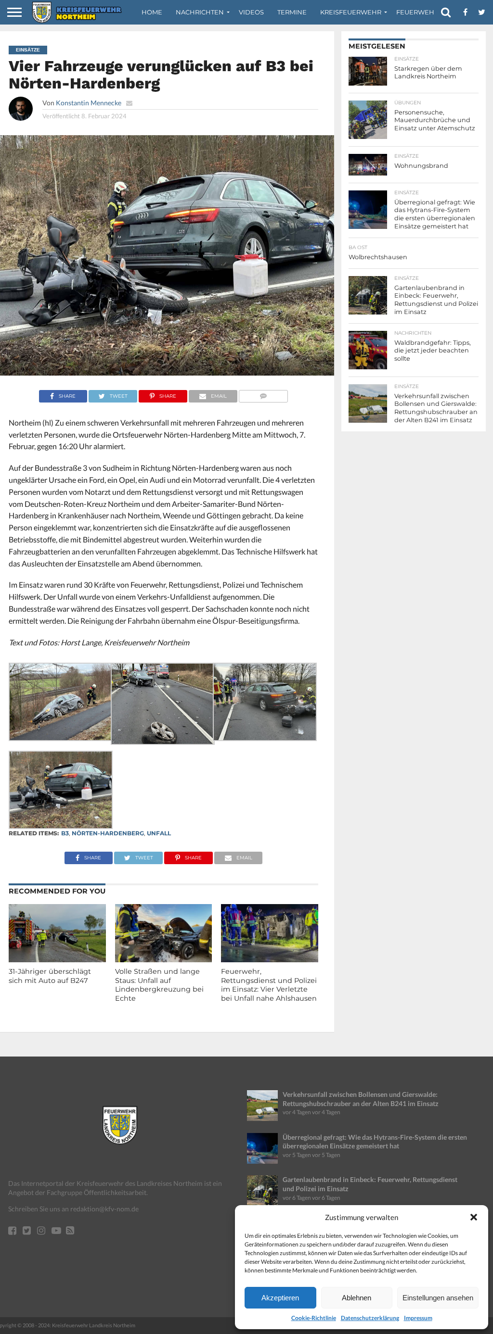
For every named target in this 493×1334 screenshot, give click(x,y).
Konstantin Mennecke (88, 103)
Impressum (418, 1317)
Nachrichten (200, 12)
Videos (251, 12)
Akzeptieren (280, 1298)
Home (152, 12)
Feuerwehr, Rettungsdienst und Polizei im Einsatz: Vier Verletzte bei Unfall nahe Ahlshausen (269, 985)
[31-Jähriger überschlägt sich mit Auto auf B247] (57, 959)
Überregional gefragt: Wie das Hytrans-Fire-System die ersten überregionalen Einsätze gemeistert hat (375, 1141)
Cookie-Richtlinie (313, 1317)
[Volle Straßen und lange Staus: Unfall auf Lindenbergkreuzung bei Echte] (163, 959)
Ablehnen (356, 1298)
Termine (292, 12)
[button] (474, 1217)
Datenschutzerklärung (370, 1317)
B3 (65, 833)
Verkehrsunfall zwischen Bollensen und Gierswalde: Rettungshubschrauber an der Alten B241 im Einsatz (361, 1098)
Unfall (159, 833)
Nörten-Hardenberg (108, 833)
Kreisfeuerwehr (350, 12)
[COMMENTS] (263, 393)
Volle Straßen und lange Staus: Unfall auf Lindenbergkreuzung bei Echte (159, 985)
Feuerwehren (422, 12)
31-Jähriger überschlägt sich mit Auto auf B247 (50, 976)
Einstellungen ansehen (437, 1298)
